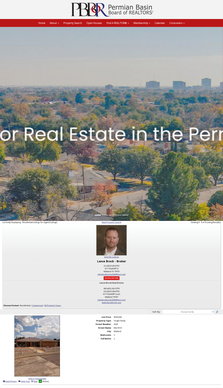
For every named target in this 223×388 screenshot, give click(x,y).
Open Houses (94, 23)
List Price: (107, 317)
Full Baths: (106, 338)
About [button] (53, 23)
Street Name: (105, 327)
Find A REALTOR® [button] (116, 23)
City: (109, 331)
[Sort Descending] (217, 312)
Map (36, 381)
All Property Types (52, 305)
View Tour (25, 381)
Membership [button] (141, 23)
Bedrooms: (106, 335)
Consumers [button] (176, 23)
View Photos (11, 381)
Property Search (72, 23)
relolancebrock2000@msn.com (112, 274)
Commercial (37, 305)
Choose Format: (11, 305)
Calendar (160, 23)
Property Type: (104, 320)
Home (41, 23)
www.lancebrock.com (111, 302)
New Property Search (111, 222)
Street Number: (104, 324)
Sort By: (156, 311)
